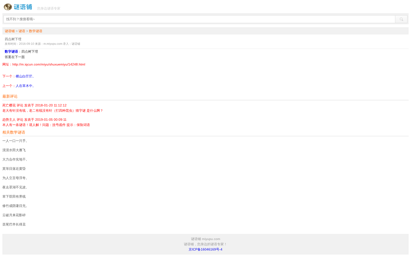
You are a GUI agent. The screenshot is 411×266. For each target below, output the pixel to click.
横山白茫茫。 (26, 76)
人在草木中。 (26, 86)
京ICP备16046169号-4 (205, 249)
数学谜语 (35, 31)
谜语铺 (10, 31)
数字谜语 (11, 51)
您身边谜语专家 (48, 8)
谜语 (22, 31)
